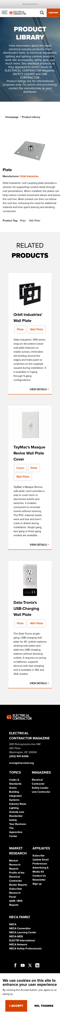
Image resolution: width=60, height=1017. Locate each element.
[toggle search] (42, 13)
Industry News (17, 804)
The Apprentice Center (15, 832)
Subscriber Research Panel (15, 893)
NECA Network (18, 944)
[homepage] (17, 12)
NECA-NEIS (16, 936)
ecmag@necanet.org (21, 763)
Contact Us (39, 875)
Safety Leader (40, 788)
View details (39, 389)
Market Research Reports (14, 864)
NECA (12, 924)
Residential (15, 816)
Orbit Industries (29, 176)
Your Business (17, 824)
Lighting (14, 808)
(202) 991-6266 (18, 756)
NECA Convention (20, 928)
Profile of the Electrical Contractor (16, 876)
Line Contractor (41, 792)
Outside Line (16, 812)
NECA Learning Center (22, 932)
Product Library (31, 117)
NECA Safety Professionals (25, 948)
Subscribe (53, 13)
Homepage (11, 117)
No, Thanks (43, 1006)
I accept (16, 1006)
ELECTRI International (22, 940)
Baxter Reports (18, 884)
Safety (13, 820)
